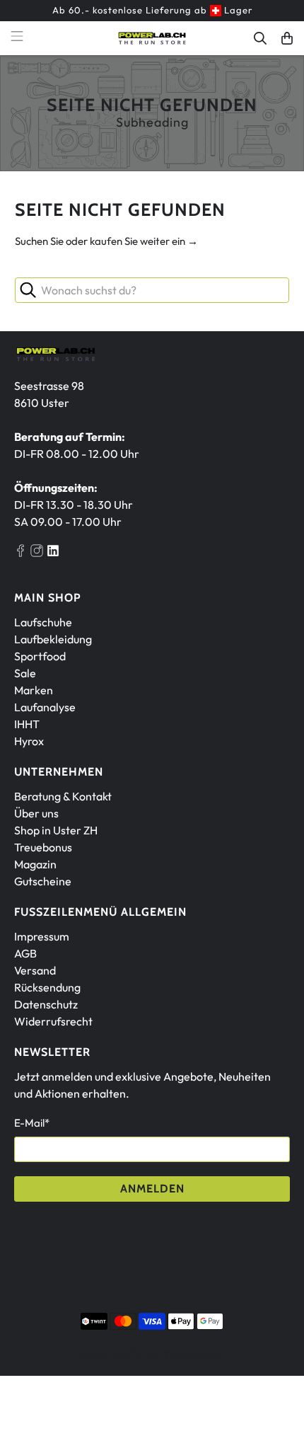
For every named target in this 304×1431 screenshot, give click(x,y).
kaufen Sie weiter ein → (144, 241)
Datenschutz (46, 1004)
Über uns (36, 813)
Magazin (35, 864)
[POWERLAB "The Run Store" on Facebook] (20, 553)
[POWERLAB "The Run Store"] (152, 38)
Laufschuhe (43, 622)
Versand (35, 970)
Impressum (41, 936)
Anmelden (152, 1188)
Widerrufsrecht (53, 1021)
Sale (25, 673)
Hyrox (29, 741)
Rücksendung (47, 987)
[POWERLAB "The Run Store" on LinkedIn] (53, 553)
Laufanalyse (45, 707)
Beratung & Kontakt (63, 796)
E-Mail (31, 1123)
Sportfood (40, 656)
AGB (25, 953)
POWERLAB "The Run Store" (167, 1354)
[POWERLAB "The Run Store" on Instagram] (36, 553)
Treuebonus (43, 847)
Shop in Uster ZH (56, 830)
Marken (33, 690)
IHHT (27, 724)
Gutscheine (42, 881)
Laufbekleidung (53, 639)
